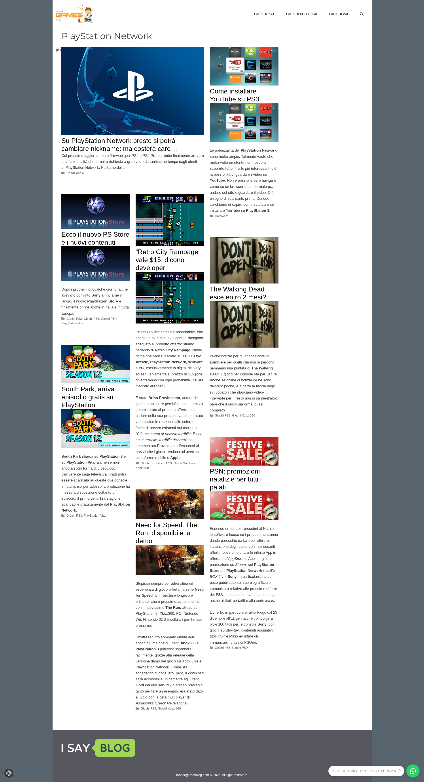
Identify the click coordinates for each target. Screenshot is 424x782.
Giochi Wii (338, 14)
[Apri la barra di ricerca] (361, 14)
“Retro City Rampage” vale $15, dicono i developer (168, 259)
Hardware (222, 216)
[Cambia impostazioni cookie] (8, 773)
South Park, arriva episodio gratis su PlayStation (88, 397)
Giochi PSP (108, 318)
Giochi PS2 (74, 318)
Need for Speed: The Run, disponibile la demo (166, 532)
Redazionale (75, 173)
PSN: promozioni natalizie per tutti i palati (236, 479)
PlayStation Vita (72, 323)
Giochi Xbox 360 (301, 14)
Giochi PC (148, 463)
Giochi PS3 (264, 14)
